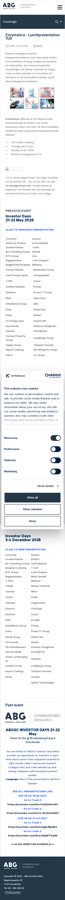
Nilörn (34, 591)
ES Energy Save (15, 321)
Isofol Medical (40, 243)
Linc (34, 256)
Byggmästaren (14, 260)
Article (39, 46)
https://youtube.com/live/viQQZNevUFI (32, 804)
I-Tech (34, 568)
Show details (45, 485)
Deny (32, 521)
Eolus (9, 315)
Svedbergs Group (43, 338)
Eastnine (11, 292)
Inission (36, 238)
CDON (9, 597)
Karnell (36, 251)
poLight (35, 620)
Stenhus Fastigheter (45, 326)
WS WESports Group (45, 349)
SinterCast (39, 309)
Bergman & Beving (15, 568)
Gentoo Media (13, 652)
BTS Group (12, 256)
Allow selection (32, 509)
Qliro (36, 303)
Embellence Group (16, 303)
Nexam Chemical (40, 586)
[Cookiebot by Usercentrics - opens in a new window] (46, 375)
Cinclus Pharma (14, 269)
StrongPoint (40, 331)
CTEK (9, 281)
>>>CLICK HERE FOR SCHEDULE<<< (32, 844)
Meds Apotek (38, 576)
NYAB (34, 597)
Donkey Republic (15, 286)
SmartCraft (39, 321)
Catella (9, 586)
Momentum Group (43, 269)
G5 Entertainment (15, 647)
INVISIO (35, 559)
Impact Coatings (15, 349)
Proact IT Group (42, 292)
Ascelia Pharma (14, 247)
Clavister (10, 603)
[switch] (56, 449)
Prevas (37, 286)
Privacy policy (13, 892)
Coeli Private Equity (17, 275)
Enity (8, 309)
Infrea (9, 355)
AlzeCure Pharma (16, 243)
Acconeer (11, 238)
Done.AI (9, 608)
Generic (10, 331)
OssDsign (36, 608)
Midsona (37, 264)
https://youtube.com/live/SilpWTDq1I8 (32, 836)
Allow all (32, 497)
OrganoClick (38, 603)
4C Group (39, 355)
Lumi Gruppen (40, 260)
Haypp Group (13, 345)
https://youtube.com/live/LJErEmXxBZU (33, 813)
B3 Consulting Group (18, 251)
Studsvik (36, 659)
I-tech (35, 247)
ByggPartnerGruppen (18, 264)
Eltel (8, 298)
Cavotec (10, 591)
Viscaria (35, 677)
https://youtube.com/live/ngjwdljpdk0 (32, 827)
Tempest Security (43, 345)
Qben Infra (39, 298)
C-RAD (9, 581)
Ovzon (34, 614)
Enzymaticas (12, 119)
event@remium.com (20, 185)
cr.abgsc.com (16, 767)
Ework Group (12, 637)
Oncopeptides (41, 275)
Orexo (36, 281)
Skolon (37, 315)
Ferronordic (12, 326)
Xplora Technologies (42, 682)
